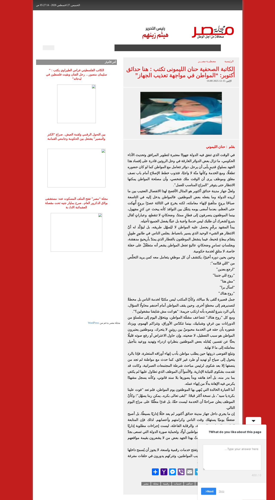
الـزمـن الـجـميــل (146, 17)
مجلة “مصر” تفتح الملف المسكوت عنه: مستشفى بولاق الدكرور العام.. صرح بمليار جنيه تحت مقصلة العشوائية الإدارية (76, 203)
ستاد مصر (169, 17)
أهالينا (212, 17)
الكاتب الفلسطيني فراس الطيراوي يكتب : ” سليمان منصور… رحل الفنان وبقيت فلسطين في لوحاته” (76, 74)
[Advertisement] (76, 291)
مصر (146, 483)
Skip (221, 491)
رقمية (166, 483)
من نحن (92, 17)
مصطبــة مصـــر (192, 17)
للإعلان (108, 17)
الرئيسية (227, 17)
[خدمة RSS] (111, 47)
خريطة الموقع (72, 17)
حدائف (189, 483)
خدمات (177, 483)
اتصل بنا (123, 17)
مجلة (155, 483)
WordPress (93, 322)
